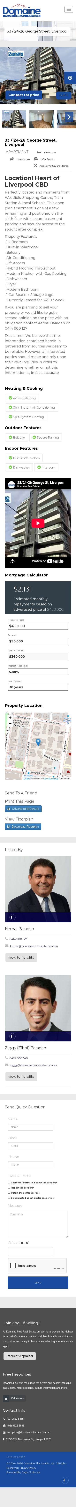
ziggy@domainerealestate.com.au (33, 1065)
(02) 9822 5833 (15, 1425)
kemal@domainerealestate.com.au (34, 946)
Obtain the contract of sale (26, 1193)
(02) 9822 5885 (15, 1418)
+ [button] (10, 717)
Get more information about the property (34, 1182)
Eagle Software (31, 1472)
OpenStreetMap (50, 778)
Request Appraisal (19, 1356)
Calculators (17, 1398)
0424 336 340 (18, 1058)
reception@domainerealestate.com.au (28, 1432)
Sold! (63, 95)
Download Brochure (25, 808)
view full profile (21, 957)
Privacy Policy (27, 1467)
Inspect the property (22, 1188)
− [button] (10, 723)
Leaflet (27, 778)
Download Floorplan (25, 826)
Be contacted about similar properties (32, 1198)
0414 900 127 (18, 939)
